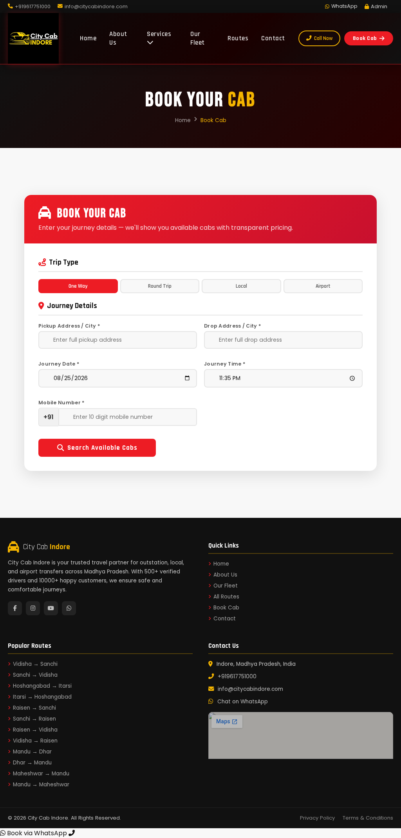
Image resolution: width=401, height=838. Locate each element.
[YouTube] (51, 608)
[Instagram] (33, 608)
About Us (118, 38)
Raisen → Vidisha (35, 729)
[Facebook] (15, 608)
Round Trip (160, 286)
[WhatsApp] (69, 608)
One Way (78, 286)
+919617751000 (237, 676)
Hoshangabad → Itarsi (42, 686)
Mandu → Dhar (32, 751)
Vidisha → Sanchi (35, 664)
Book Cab (365, 38)
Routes (238, 38)
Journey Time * (224, 363)
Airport (323, 286)
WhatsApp (344, 6)
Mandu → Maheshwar (41, 784)
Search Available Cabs (102, 447)
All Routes (226, 596)
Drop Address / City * (232, 326)
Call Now (323, 38)
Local (241, 286)
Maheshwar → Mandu (41, 773)
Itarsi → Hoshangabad (42, 697)
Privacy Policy (317, 818)
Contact (273, 38)
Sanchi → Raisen (34, 719)
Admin (379, 6)
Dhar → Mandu (32, 762)
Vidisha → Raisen (35, 740)
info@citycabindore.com (250, 689)
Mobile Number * (61, 402)
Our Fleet (197, 38)
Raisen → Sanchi (34, 708)
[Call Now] (72, 833)
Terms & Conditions (368, 818)
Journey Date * (58, 363)
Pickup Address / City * (69, 326)
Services (159, 34)
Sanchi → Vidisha (35, 675)
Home (88, 38)
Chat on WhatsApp (242, 701)
